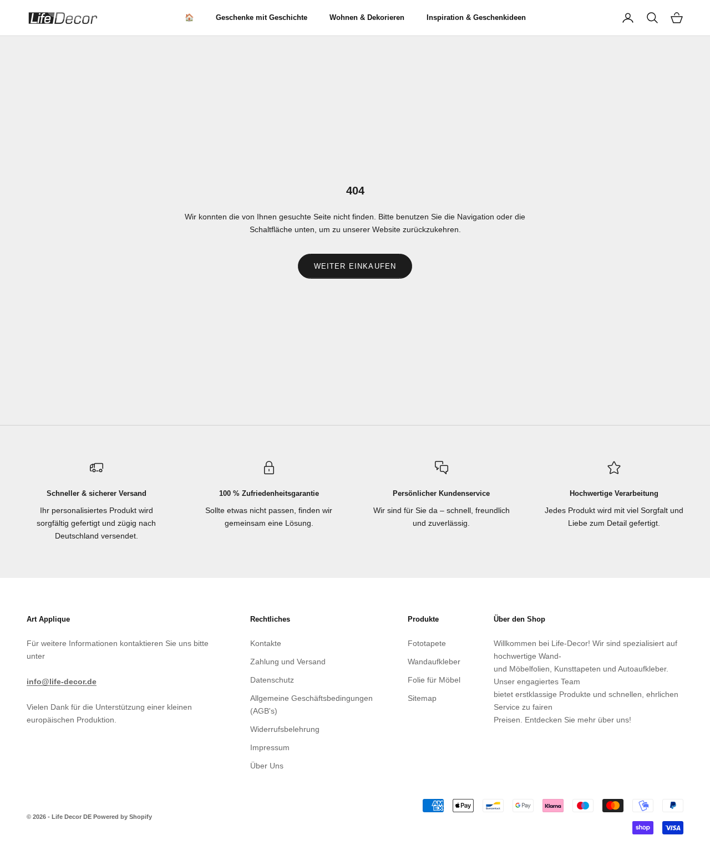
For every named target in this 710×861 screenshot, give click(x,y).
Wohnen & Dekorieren (366, 17)
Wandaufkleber (434, 661)
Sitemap (422, 698)
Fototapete (427, 643)
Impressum (270, 747)
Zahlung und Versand (288, 661)
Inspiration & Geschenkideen (476, 17)
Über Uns (266, 765)
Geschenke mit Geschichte (261, 17)
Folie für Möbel (434, 679)
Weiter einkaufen (355, 266)
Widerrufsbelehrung (285, 729)
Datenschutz (272, 679)
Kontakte (265, 643)
